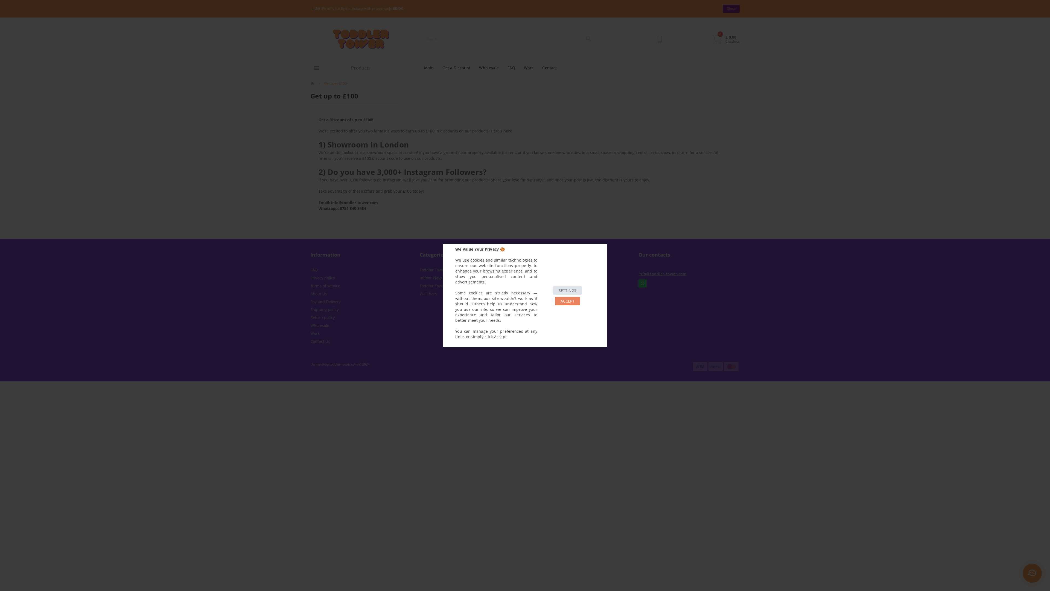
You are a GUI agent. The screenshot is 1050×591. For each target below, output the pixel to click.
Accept (567, 301)
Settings (567, 290)
